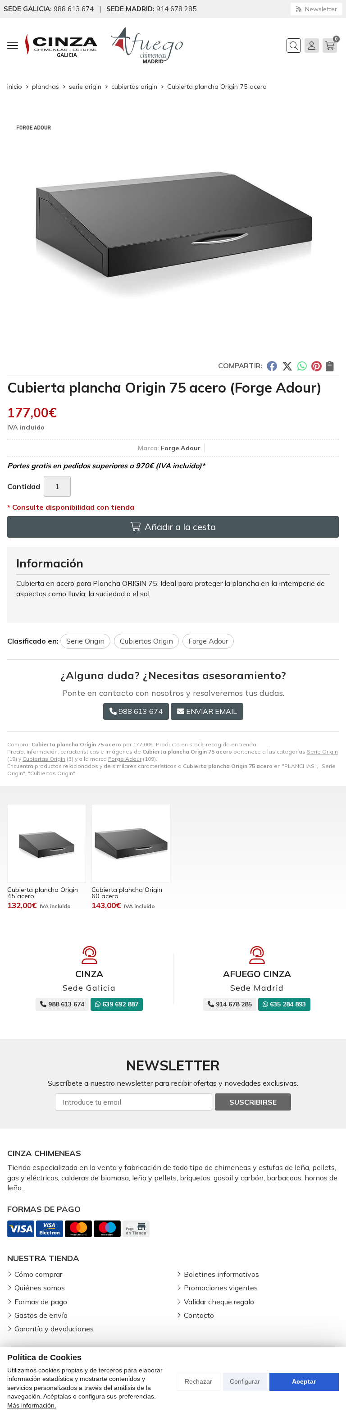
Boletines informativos (221, 1274)
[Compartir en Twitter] (287, 365)
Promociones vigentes (221, 1287)
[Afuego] (147, 45)
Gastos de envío (41, 1315)
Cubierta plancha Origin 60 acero (126, 893)
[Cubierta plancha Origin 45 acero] (47, 843)
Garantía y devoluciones (54, 1328)
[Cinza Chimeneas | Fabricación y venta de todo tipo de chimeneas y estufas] (61, 45)
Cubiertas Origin (44, 758)
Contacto (199, 1315)
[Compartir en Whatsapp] (302, 365)
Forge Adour (124, 758)
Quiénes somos (39, 1287)
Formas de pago (40, 1301)
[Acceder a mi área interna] (312, 45)
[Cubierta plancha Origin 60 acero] (131, 843)
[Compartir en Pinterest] (316, 365)
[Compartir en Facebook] (272, 365)
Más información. (31, 1405)
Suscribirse (253, 1101)
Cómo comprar (38, 1274)
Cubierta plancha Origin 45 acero (42, 893)
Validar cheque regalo (219, 1301)
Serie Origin (322, 751)
